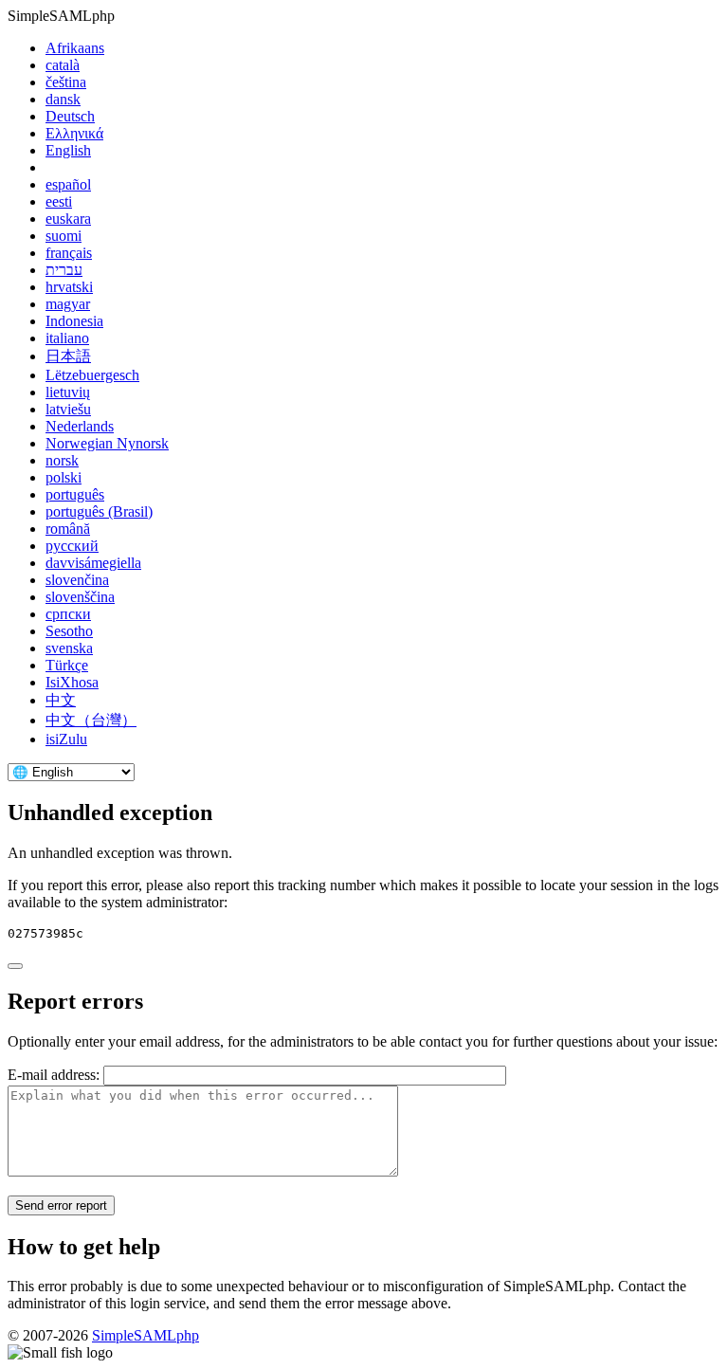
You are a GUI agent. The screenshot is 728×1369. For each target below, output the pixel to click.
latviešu (68, 409)
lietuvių (68, 392)
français (69, 253)
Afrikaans (75, 48)
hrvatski (69, 287)
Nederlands (80, 426)
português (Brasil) (99, 511)
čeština (66, 82)
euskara (68, 218)
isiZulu (66, 739)
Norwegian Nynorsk (107, 443)
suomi (64, 236)
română (68, 528)
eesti (59, 201)
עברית (64, 270)
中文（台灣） (91, 720)
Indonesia (74, 321)
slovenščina (80, 597)
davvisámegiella (93, 563)
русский (72, 546)
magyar (68, 304)
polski (64, 477)
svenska (69, 648)
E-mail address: (54, 1075)
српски (68, 614)
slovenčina (77, 580)
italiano (67, 338)
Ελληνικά (74, 133)
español (68, 184)
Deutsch (70, 116)
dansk (63, 99)
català (63, 65)
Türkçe (67, 665)
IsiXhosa (72, 682)
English (68, 150)
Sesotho (69, 631)
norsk (62, 460)
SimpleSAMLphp (145, 1335)
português (75, 494)
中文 (61, 700)
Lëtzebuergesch (92, 375)
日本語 (68, 356)
